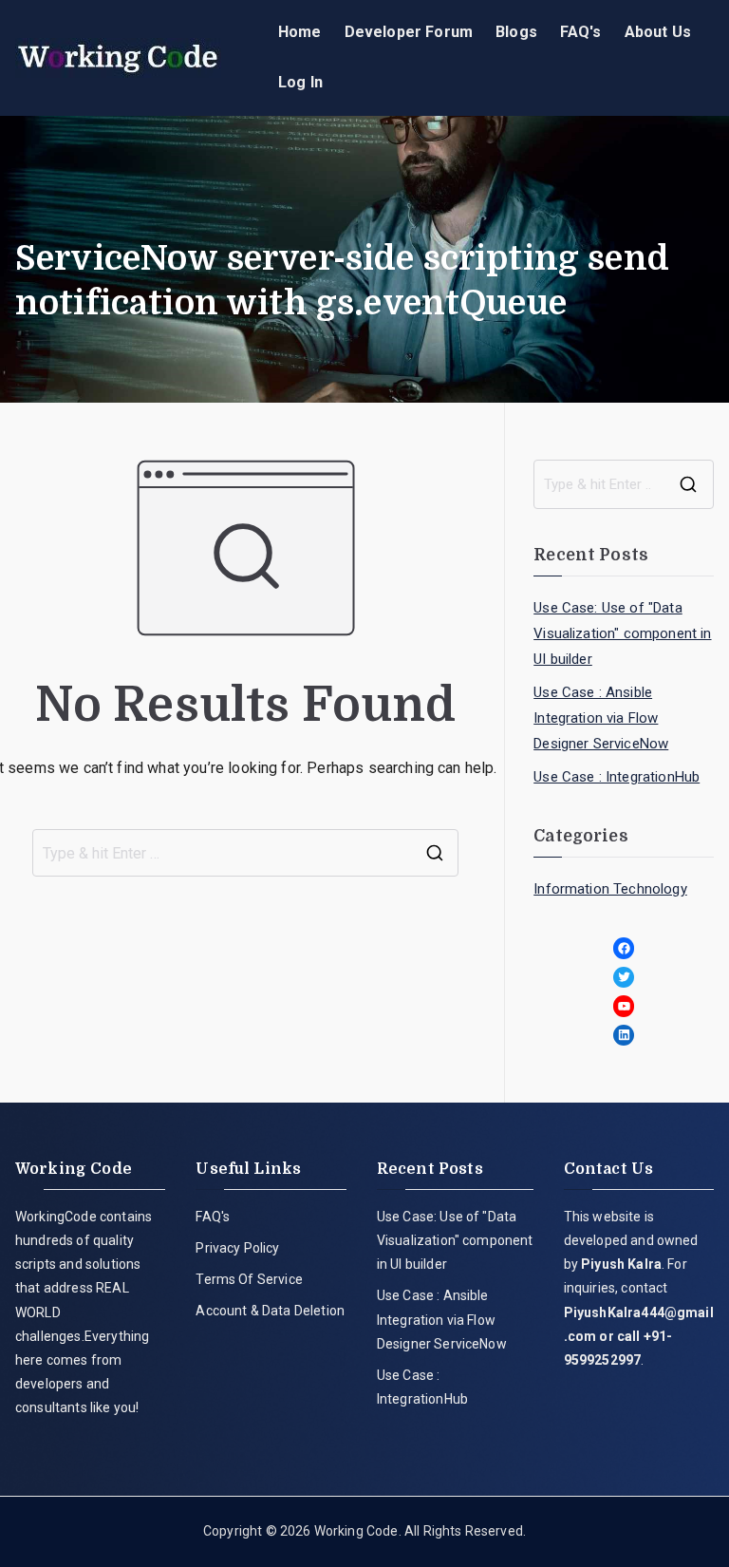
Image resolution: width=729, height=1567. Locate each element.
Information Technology (610, 888)
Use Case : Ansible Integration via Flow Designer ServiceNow (600, 718)
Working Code (356, 1531)
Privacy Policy (237, 1247)
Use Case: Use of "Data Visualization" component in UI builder (622, 633)
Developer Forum (409, 32)
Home (300, 32)
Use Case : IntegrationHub (616, 776)
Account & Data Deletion (270, 1310)
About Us (658, 32)
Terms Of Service (249, 1279)
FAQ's (581, 32)
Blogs (516, 32)
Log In (300, 82)
